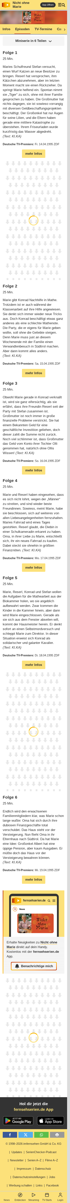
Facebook (52, 1185)
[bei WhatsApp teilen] (41, 1135)
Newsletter (17, 1160)
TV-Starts (47, 1200)
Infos (6, 29)
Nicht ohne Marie (21, 5)
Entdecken (20, 1200)
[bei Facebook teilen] (10, 1135)
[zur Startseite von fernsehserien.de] (6, 5)
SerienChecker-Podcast (41, 1152)
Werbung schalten (20, 1185)
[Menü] (61, 5)
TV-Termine (43, 29)
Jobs (52, 1177)
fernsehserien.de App (33, 1109)
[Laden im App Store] (50, 1120)
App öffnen (48, 5)
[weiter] (63, 29)
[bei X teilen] (25, 1135)
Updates (16, 1152)
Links (39, 1185)
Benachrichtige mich (37, 966)
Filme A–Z (51, 1160)
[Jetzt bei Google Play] (18, 1120)
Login (60, 1200)
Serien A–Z (34, 1160)
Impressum (24, 1168)
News (7, 1200)
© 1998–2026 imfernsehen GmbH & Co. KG (33, 1143)
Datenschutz (43, 1168)
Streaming (33, 1200)
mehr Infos (33, 154)
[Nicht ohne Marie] (33, 913)
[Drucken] (57, 1135)
